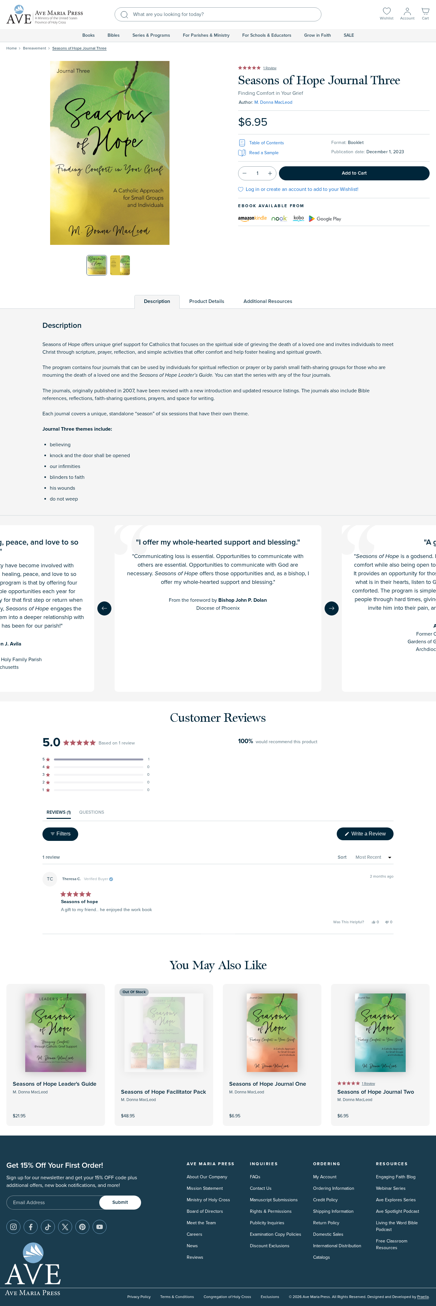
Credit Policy (325, 1200)
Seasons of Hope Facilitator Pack (163, 1092)
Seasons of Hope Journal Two (375, 1092)
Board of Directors (205, 1211)
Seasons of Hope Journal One (267, 1084)
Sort (342, 857)
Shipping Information (333, 1211)
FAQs (255, 1177)
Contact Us (261, 1188)
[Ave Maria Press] (44, 14)
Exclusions (270, 1297)
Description (157, 301)
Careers (194, 1234)
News (192, 1246)
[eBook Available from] (252, 218)
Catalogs (321, 1257)
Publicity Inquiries (267, 1223)
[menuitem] (88, 35)
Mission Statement (205, 1188)
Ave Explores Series (396, 1200)
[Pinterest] (82, 1227)
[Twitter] (65, 1227)
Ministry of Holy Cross (208, 1200)
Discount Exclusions (269, 1246)
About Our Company (207, 1177)
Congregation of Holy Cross (227, 1297)
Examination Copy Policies (275, 1234)
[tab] (157, 301)
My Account (324, 1177)
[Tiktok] (48, 1227)
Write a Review (372, 835)
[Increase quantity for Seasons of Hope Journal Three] (270, 173)
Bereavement (34, 48)
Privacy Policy (139, 1297)
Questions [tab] (91, 814)
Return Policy (326, 1223)
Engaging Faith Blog (396, 1177)
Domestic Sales (328, 1234)
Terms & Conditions (177, 1297)
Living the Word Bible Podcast (397, 1226)
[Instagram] (13, 1227)
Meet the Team (201, 1223)
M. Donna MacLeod (273, 102)
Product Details (206, 301)
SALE (349, 35)
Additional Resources (268, 301)
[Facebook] (31, 1227)
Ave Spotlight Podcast (397, 1211)
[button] (425, 14)
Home (11, 48)
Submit (120, 1202)
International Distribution (337, 1246)
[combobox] (218, 14)
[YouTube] (100, 1227)
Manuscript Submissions (274, 1200)
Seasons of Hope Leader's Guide (54, 1084)
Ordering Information (333, 1188)
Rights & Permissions (271, 1211)
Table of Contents (266, 143)
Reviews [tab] (59, 814)
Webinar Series (391, 1188)
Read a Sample (264, 152)
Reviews (195, 1257)
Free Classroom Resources (391, 1244)
